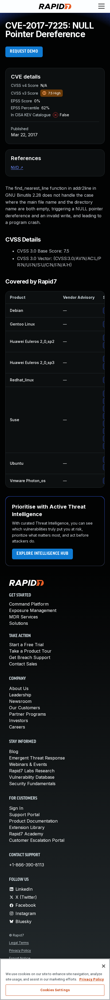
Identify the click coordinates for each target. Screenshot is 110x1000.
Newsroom (20, 701)
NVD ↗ (17, 167)
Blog (13, 751)
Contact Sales (23, 663)
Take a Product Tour (30, 651)
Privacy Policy (20, 950)
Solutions (18, 623)
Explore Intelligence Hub (42, 554)
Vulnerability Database (31, 777)
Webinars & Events (28, 764)
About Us (19, 688)
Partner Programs (27, 714)
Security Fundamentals (32, 783)
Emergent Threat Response (37, 758)
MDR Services (23, 616)
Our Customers (24, 707)
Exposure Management (32, 610)
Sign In (16, 808)
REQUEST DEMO (24, 51)
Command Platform (29, 604)
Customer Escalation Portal (36, 840)
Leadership (20, 694)
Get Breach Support (29, 657)
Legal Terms (19, 943)
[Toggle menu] (101, 6)
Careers (17, 727)
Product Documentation (33, 821)
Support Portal (24, 814)
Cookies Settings (55, 990)
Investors (18, 720)
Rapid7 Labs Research (31, 770)
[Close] (103, 966)
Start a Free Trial (26, 644)
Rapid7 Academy (26, 833)
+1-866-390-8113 (26, 864)
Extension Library (27, 827)
